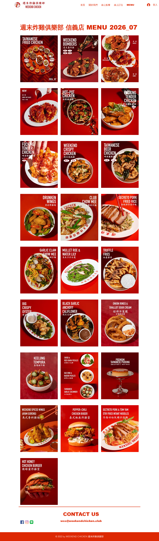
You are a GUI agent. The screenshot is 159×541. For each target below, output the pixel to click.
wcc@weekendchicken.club (81, 521)
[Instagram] (27, 522)
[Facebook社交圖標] (22, 522)
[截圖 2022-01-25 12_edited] (31, 522)
